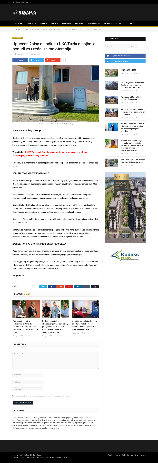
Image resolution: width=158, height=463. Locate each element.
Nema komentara (35, 54)
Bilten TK (120, 23)
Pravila (110, 455)
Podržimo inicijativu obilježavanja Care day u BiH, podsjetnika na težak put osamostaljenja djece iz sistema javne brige (55, 327)
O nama (131, 23)
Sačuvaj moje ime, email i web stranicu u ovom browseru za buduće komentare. (42, 396)
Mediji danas (94, 23)
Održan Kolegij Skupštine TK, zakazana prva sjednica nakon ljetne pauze (132, 111)
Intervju (54, 23)
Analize (43, 23)
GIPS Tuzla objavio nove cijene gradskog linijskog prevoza (132, 161)
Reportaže (66, 23)
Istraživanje (31, 23)
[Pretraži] (143, 23)
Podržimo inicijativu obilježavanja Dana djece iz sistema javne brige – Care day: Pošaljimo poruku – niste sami (25, 327)
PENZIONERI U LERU (128, 70)
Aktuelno (108, 23)
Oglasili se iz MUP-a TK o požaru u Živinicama (130, 98)
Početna (18, 23)
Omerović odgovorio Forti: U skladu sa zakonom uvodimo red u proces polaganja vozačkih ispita (132, 127)
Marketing (134, 455)
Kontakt (143, 455)
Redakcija (125, 455)
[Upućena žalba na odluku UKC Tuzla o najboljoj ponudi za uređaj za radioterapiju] (55, 94)
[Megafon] (24, 12)
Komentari (79, 23)
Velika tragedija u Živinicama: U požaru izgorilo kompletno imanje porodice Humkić (132, 85)
